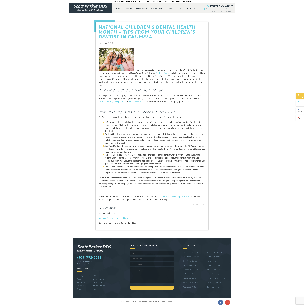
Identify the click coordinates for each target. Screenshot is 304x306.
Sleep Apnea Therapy (214, 287)
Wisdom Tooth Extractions (216, 252)
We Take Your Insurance (181, 2)
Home (118, 9)
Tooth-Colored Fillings (191, 283)
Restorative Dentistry (191, 274)
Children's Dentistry (190, 265)
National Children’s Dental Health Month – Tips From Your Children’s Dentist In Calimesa (147, 31)
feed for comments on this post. (115, 218)
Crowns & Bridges (189, 278)
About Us (128, 9)
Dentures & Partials (190, 287)
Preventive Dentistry (190, 252)
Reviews (169, 9)
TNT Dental (161, 302)
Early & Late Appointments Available (125, 2)
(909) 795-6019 (221, 5)
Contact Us (190, 9)
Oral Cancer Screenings (192, 261)
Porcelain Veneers (213, 270)
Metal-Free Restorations (215, 278)
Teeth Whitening (212, 274)
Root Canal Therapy (213, 257)
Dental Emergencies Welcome (156, 2)
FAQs (179, 9)
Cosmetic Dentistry (213, 265)
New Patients (156, 9)
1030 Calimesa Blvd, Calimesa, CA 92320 (219, 9)
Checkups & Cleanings (191, 257)
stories (102, 101)
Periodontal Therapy (190, 270)
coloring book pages (115, 101)
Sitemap (169, 302)
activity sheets (134, 101)
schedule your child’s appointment (175, 196)
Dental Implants (212, 261)
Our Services (141, 9)
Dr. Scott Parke (162, 73)
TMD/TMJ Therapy (213, 283)
